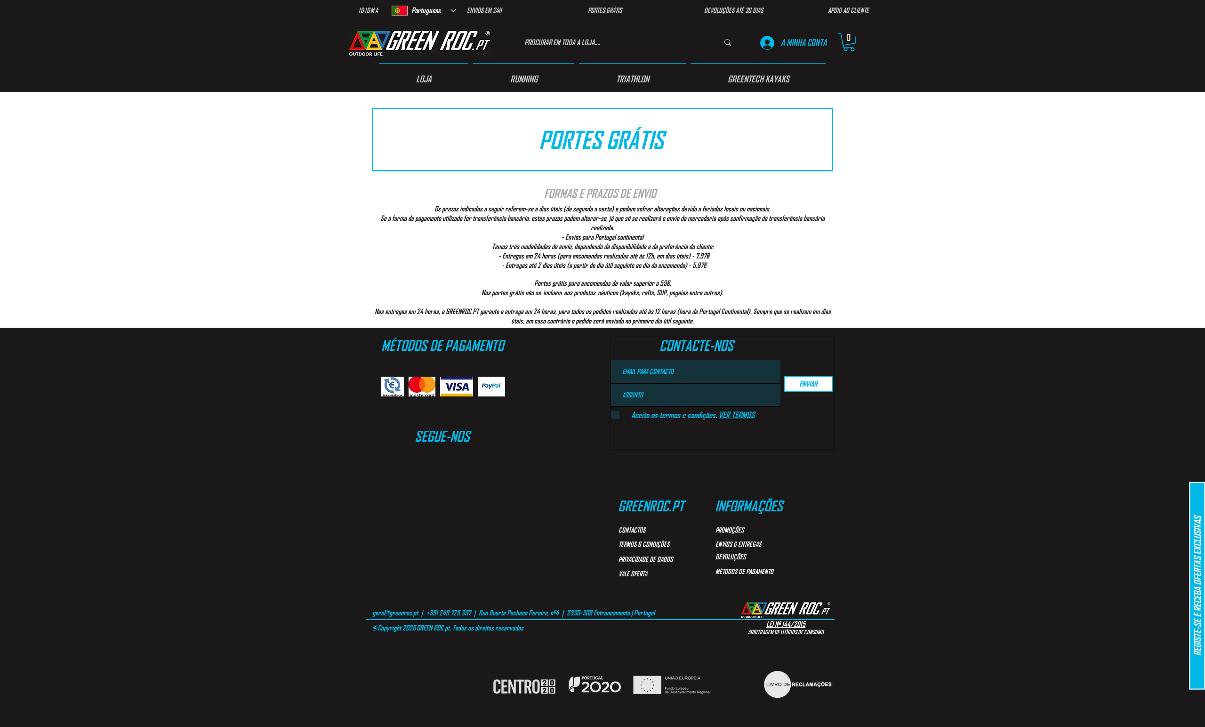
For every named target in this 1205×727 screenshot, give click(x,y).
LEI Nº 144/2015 (785, 624)
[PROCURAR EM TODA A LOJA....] (727, 42)
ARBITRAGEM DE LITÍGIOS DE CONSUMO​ (786, 632)
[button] (849, 42)
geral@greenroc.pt (395, 612)
